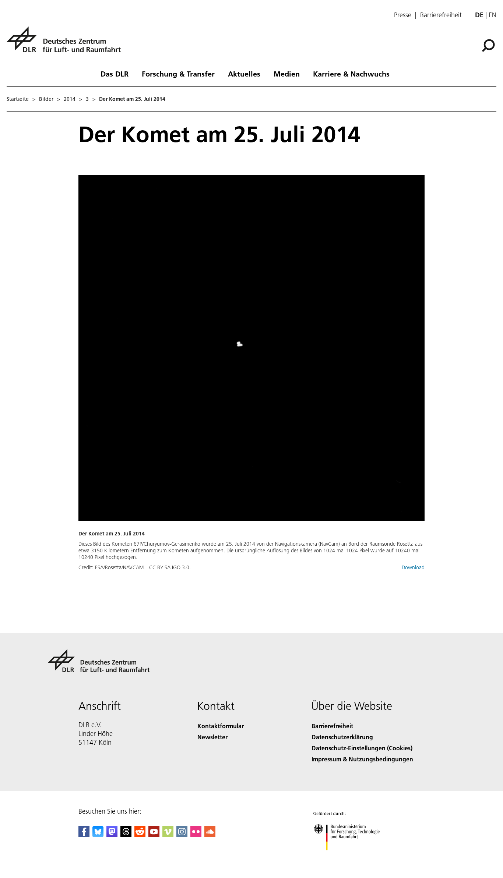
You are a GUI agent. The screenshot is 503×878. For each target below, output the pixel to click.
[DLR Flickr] (195, 835)
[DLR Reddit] (139, 835)
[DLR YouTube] (153, 835)
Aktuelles (244, 73)
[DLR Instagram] (181, 835)
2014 (69, 99)
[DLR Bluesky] (97, 835)
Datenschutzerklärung (342, 737)
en (492, 15)
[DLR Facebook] (83, 835)
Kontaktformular (220, 726)
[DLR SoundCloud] (209, 835)
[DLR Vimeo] (167, 835)
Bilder (46, 99)
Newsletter (212, 737)
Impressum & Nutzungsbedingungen (362, 759)
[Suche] (489, 45)
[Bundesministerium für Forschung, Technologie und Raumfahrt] (354, 857)
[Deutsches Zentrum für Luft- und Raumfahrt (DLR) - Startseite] (67, 43)
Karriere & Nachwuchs (351, 73)
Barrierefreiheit (441, 15)
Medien (287, 73)
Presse (402, 15)
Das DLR (115, 73)
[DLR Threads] (125, 835)
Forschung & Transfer (178, 73)
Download (413, 567)
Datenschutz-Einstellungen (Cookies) (362, 748)
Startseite (18, 99)
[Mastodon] (111, 835)
